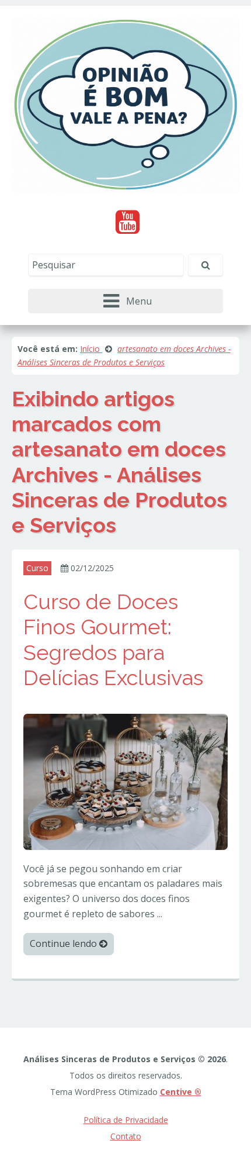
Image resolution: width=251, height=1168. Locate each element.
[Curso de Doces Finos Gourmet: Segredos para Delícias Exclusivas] (125, 781)
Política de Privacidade (125, 1119)
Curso (37, 567)
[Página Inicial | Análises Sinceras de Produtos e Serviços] (125, 104)
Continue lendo (64, 943)
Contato (125, 1136)
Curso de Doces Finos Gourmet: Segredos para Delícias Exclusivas (113, 639)
